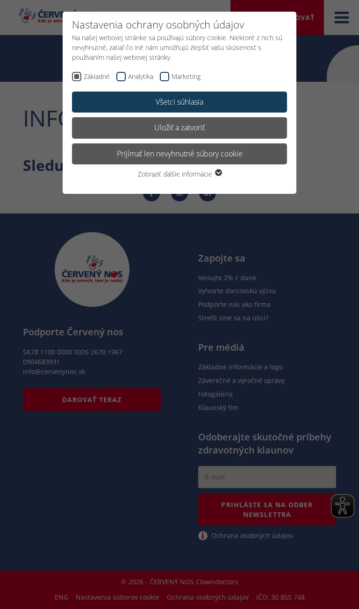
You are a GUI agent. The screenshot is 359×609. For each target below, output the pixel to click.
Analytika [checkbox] (140, 76)
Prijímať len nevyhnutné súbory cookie (180, 154)
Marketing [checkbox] (186, 76)
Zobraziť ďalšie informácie (176, 174)
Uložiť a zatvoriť (179, 127)
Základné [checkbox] (97, 76)
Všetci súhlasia (179, 102)
